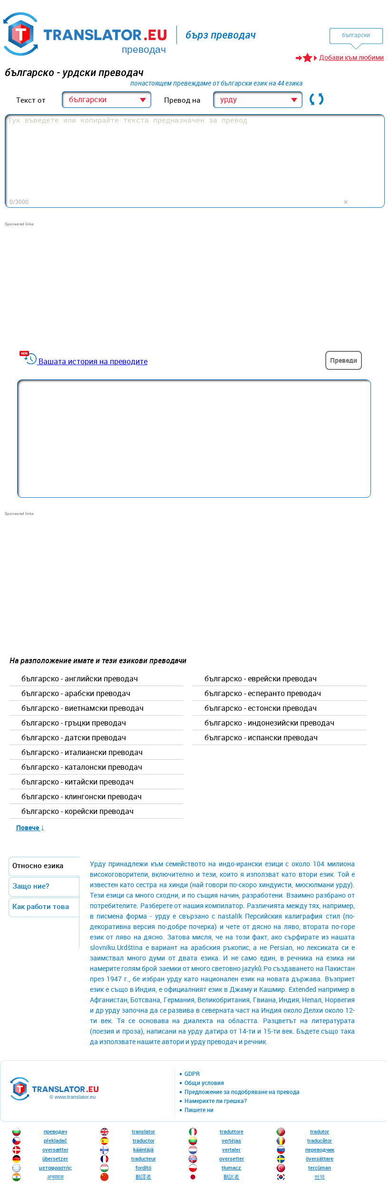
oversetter (231, 1158)
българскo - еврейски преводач (261, 679)
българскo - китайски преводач (77, 782)
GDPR (192, 1074)
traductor (144, 1140)
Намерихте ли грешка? (216, 1101)
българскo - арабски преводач (75, 693)
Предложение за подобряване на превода (242, 1092)
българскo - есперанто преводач (263, 693)
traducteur (143, 1158)
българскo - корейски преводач (77, 811)
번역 (319, 1176)
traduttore (232, 1131)
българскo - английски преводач (79, 679)
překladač (55, 1140)
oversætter (55, 1149)
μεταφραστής (55, 1167)
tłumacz (231, 1167)
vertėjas (231, 1140)
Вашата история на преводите (93, 361)
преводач (55, 1131)
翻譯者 (143, 1176)
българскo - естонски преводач (261, 708)
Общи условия (204, 1083)
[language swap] (316, 99)
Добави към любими (351, 57)
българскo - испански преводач (261, 738)
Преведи (343, 360)
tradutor (319, 1131)
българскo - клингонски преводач (81, 797)
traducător (319, 1140)
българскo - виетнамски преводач (82, 708)
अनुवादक (55, 1176)
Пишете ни (199, 1110)
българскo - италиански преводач (82, 752)
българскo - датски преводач (73, 738)
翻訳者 (231, 1176)
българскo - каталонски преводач (81, 767)
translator (143, 1131)
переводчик (319, 1149)
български (356, 35)
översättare (319, 1158)
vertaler (231, 1149)
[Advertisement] (76, 286)
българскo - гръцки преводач (73, 723)
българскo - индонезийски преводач (269, 723)
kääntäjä (143, 1149)
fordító (143, 1167)
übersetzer (55, 1158)
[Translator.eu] (86, 32)
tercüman (319, 1167)
